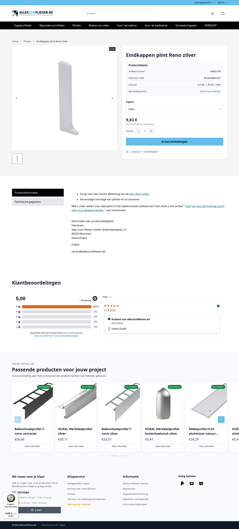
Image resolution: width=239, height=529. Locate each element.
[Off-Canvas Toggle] (212, 13)
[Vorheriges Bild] (16, 98)
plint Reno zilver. (139, 194)
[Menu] (16, 494)
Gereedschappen (187, 25)
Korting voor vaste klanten (81, 488)
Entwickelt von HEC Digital (53, 525)
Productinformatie (26, 192)
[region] (119, 417)
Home (15, 41)
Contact (71, 493)
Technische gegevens (28, 202)
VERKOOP (211, 25)
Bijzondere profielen (53, 25)
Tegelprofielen (24, 25)
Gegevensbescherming (135, 493)
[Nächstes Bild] (112, 98)
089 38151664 (20, 492)
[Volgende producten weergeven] (221, 419)
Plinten (76, 25)
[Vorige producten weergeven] (18, 419)
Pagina (130, 101)
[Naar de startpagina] (48, 13)
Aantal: (130, 130)
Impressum (129, 488)
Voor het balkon (128, 25)
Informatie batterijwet (135, 504)
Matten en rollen (100, 25)
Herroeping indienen (79, 504)
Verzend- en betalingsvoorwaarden (86, 499)
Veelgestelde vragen (78, 483)
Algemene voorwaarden (136, 499)
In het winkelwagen (175, 141)
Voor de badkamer (157, 25)
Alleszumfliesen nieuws (135, 483)
